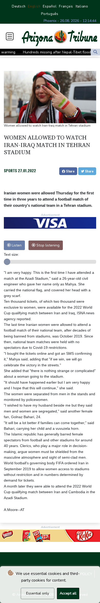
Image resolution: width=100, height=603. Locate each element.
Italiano (82, 6)
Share (69, 171)
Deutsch (18, 6)
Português (49, 14)
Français (66, 6)
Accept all (68, 593)
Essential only (37, 593)
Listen (16, 245)
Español (49, 6)
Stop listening (47, 245)
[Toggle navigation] (10, 36)
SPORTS (10, 170)
